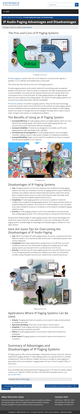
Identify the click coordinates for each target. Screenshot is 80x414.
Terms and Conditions (52, 412)
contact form (16, 374)
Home (5, 17)
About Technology (17, 17)
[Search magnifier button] (76, 4)
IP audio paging (13, 78)
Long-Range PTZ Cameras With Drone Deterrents (16, 387)
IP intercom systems (15, 104)
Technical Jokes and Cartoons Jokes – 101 (61, 386)
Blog (9, 17)
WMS (70, 412)
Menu (7, 11)
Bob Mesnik (27, 27)
